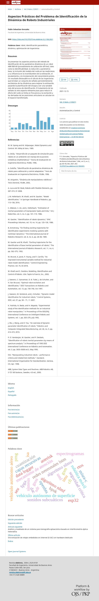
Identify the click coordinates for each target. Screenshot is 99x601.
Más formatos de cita (68, 171)
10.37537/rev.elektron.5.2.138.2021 (72, 166)
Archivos (18, 9)
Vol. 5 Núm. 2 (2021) (31, 9)
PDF (64, 80)
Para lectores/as (14, 410)
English (11, 388)
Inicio (10, 9)
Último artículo (14, 535)
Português (12, 395)
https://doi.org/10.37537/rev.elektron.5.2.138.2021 (32, 39)
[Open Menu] (8, 2)
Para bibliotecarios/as (16, 417)
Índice (10, 541)
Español (11, 391)
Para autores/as (13, 413)
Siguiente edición (15, 523)
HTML (75, 80)
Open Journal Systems (17, 551)
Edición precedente (16, 519)
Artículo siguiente (15, 527)
